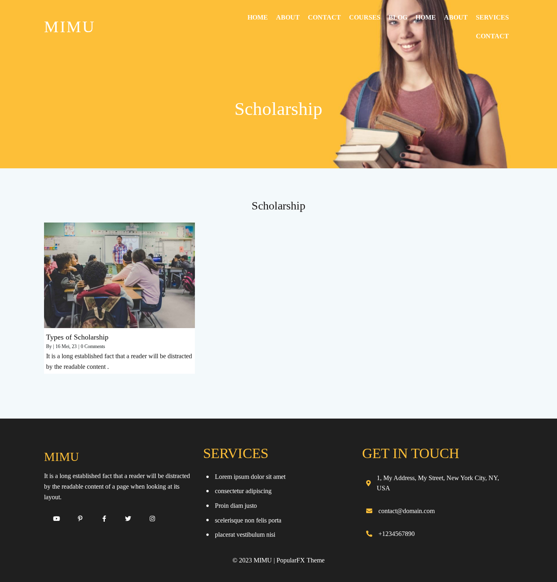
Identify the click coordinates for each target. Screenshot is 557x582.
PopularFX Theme (300, 560)
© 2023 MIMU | (254, 560)
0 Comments (93, 346)
